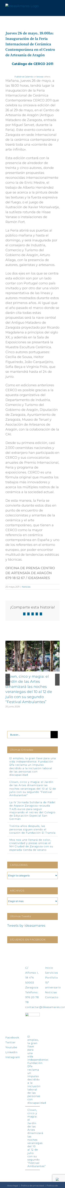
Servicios (51, 972)
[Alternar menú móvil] (58, 6)
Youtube (11, 1047)
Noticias (26, 586)
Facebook (12, 1037)
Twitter (10, 1042)
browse (40, 76)
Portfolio (51, 977)
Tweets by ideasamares (26, 926)
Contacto (51, 997)
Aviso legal (12, 1185)
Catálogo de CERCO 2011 (32, 64)
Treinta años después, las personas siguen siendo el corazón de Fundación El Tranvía (32, 829)
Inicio (49, 967)
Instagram (12, 1057)
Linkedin (11, 1052)
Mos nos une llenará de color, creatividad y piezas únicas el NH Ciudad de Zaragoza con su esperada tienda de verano (31, 844)
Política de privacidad (32, 1185)
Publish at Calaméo (23, 76)
